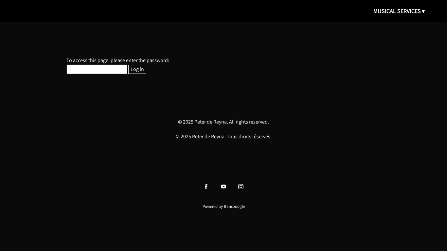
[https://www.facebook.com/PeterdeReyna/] (206, 186)
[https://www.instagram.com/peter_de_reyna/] (240, 186)
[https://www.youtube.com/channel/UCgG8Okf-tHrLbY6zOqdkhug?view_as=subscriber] (223, 186)
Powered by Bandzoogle (224, 206)
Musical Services (397, 11)
